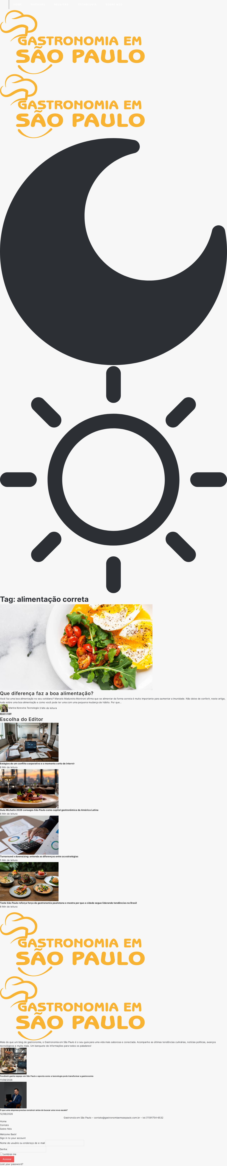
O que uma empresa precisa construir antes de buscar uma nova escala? (34, 1110)
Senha (3, 1149)
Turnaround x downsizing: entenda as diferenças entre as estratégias (39, 856)
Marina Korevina (17, 707)
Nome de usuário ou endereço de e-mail (22, 1143)
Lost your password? (11, 1164)
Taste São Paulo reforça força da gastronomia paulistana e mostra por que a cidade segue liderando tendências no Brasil (68, 902)
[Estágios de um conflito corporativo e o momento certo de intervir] (29, 741)
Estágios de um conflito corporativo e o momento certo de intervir (37, 763)
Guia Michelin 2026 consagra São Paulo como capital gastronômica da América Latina (49, 810)
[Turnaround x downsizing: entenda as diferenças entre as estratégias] (29, 834)
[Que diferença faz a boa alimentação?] (76, 647)
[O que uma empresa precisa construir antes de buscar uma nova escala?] (13, 1094)
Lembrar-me (9, 1154)
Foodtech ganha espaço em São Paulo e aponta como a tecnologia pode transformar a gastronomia (46, 1076)
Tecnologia (33, 707)
